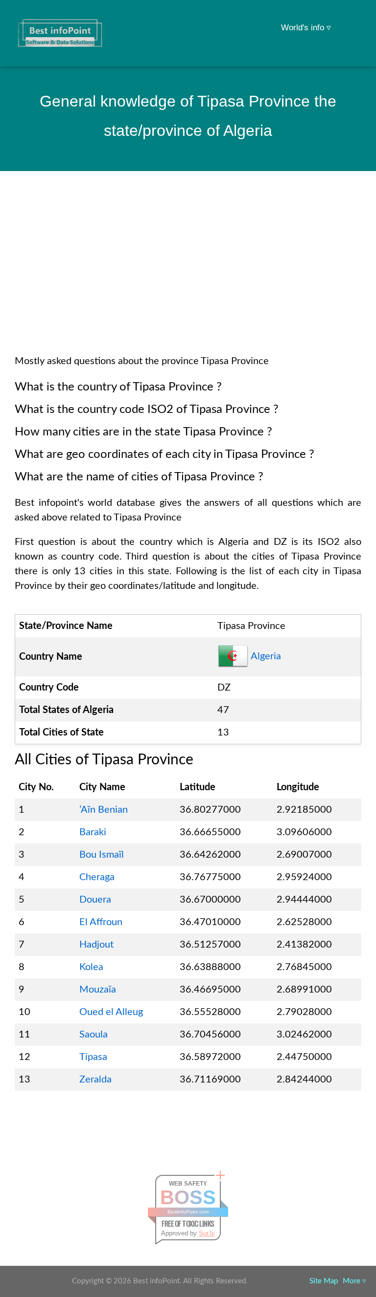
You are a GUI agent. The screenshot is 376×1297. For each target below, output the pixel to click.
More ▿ (354, 1281)
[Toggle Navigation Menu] (349, 20)
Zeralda (95, 1079)
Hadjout (96, 945)
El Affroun (100, 922)
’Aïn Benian (103, 810)
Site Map (323, 1281)
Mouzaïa (97, 989)
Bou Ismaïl (101, 855)
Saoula (93, 1034)
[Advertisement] (188, 275)
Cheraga (97, 877)
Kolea (91, 967)
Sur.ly (207, 1233)
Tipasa (93, 1057)
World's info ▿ (306, 27)
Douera (95, 900)
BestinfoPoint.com (188, 1211)
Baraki (92, 832)
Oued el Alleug (111, 1012)
